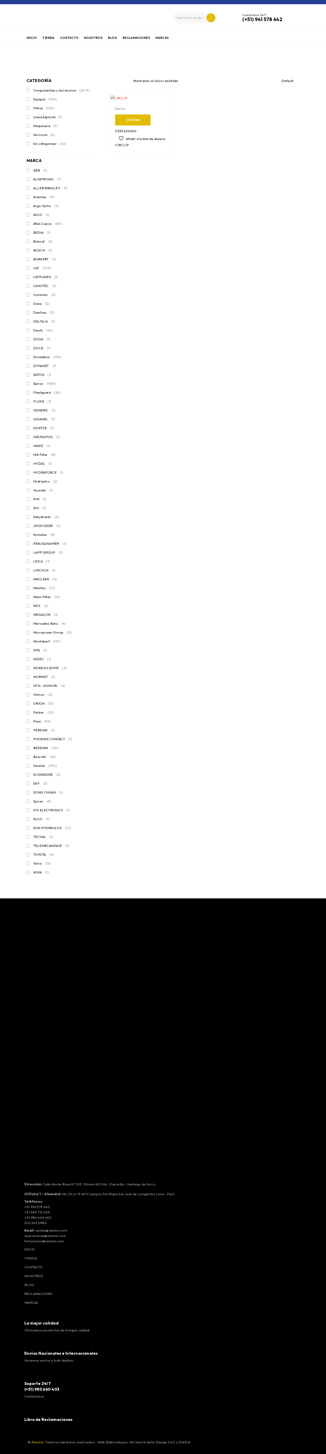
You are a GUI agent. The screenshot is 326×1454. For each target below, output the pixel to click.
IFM (39, 499)
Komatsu (44, 535)
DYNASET (44, 366)
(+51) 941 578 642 (262, 19)
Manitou (44, 588)
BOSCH (42, 250)
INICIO (29, 1249)
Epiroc (44, 383)
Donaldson (47, 357)
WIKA (41, 872)
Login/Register (295, 18)
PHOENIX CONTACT (52, 739)
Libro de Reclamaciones (48, 1419)
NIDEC (42, 659)
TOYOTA (43, 854)
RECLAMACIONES (38, 1294)
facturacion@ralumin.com (44, 1241)
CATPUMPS (45, 277)
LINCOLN (44, 570)
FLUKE (42, 401)
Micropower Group (52, 632)
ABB (40, 170)
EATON (42, 375)
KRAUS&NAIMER (49, 543)
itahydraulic (46, 517)
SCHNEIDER (47, 774)
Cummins (44, 295)
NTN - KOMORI (49, 686)
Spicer (42, 801)
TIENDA (30, 1258)
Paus (42, 721)
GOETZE (43, 428)
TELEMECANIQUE (51, 846)
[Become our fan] (32, 1431)
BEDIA (42, 232)
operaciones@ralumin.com (45, 1236)
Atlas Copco (47, 223)
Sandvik (45, 766)
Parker (43, 712)
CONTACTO (33, 1267)
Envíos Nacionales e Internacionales (61, 1353)
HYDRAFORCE (48, 472)
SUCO (41, 819)
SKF (40, 783)
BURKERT (44, 259)
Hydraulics (45, 481)
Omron (42, 694)
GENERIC (44, 410)
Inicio (7, 56)
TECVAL (43, 837)
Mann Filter (46, 597)
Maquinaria (45, 126)
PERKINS (44, 730)
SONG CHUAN (48, 792)
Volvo (42, 863)
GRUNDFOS (46, 437)
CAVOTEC (44, 286)
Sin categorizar (49, 144)
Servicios (44, 135)
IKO (39, 508)
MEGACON (45, 614)
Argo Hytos (46, 206)
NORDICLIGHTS (50, 668)
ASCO (41, 215)
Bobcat (43, 241)
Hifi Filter (44, 455)
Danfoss (43, 312)
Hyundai (43, 490)
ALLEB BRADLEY (50, 188)
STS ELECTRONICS (51, 810)
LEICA (41, 561)
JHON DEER (47, 526)
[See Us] (54, 1431)
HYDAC (42, 463)
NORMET (44, 677)
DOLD (42, 348)
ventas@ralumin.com (51, 1230)
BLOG (29, 1285)
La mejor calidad (41, 1323)
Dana (41, 303)
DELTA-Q (44, 321)
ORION (43, 703)
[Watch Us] (43, 1431)
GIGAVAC (44, 419)
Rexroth (44, 757)
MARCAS (31, 1302)
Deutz (43, 330)
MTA (40, 650)
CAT (42, 268)
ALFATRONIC (47, 179)
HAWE (41, 446)
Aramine (44, 197)
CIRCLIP (122, 145)
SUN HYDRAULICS (52, 828)
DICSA (41, 339)
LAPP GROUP (48, 552)
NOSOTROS (33, 1276)
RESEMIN (45, 748)
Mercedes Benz (49, 623)
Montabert (47, 641)
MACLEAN (45, 579)
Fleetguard (47, 392)
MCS (40, 606)
